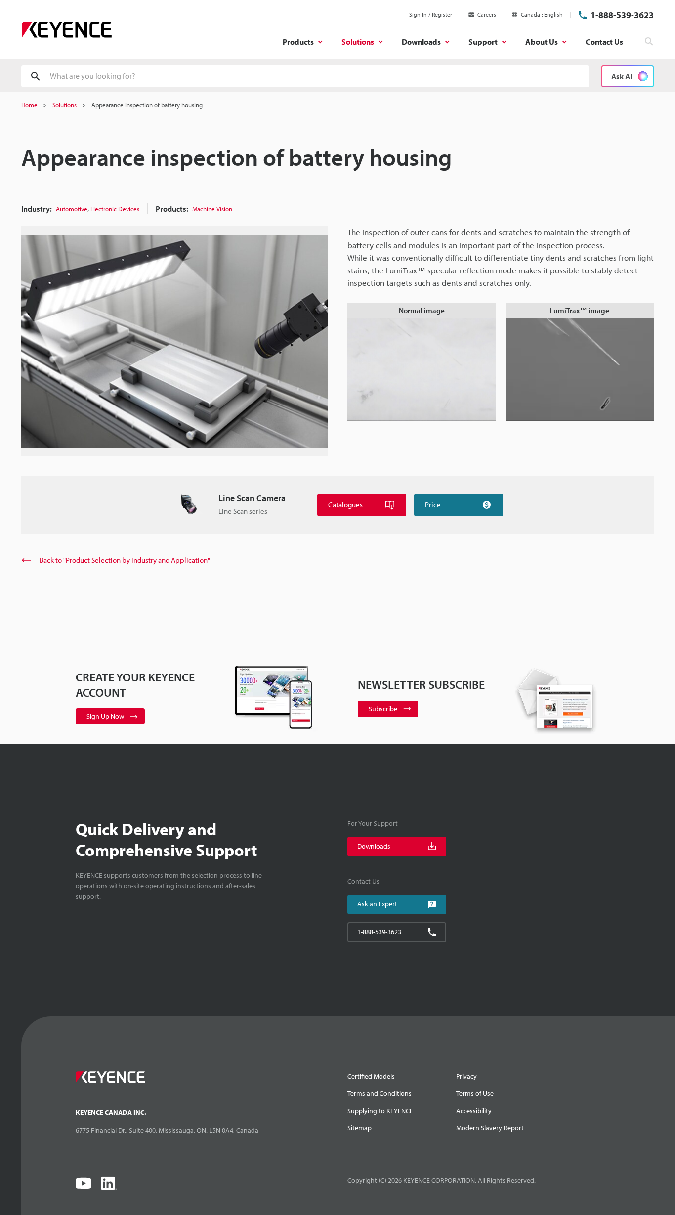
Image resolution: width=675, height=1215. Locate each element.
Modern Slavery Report (490, 1128)
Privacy (466, 1076)
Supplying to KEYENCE (380, 1110)
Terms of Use (475, 1093)
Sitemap (359, 1128)
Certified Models (371, 1076)
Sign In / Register (430, 14)
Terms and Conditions (379, 1093)
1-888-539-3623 (622, 15)
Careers (486, 14)
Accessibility (474, 1110)
